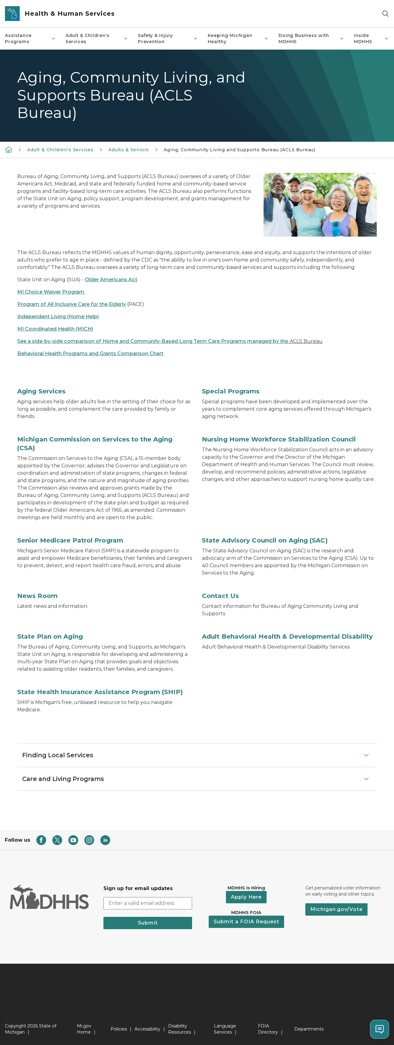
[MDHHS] (8, 149)
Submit (148, 923)
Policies (119, 1029)
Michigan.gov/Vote (336, 909)
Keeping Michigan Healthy (230, 38)
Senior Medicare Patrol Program (70, 540)
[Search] (385, 14)
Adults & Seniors (128, 149)
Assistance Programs (18, 38)
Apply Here (246, 897)
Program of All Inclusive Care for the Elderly (71, 304)
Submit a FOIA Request (246, 922)
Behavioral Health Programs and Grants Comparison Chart (90, 353)
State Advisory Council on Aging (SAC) (265, 540)
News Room (37, 596)
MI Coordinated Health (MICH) (55, 329)
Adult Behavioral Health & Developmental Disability (287, 636)
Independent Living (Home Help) (58, 316)
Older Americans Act (111, 280)
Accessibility (147, 1029)
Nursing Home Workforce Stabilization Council (279, 439)
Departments (309, 1029)
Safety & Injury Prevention (155, 38)
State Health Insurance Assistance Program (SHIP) (100, 692)
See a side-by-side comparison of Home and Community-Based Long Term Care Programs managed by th (151, 341)
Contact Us (220, 596)
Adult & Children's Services (88, 38)
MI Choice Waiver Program (51, 292)
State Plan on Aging (50, 636)
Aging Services (41, 391)
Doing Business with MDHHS (304, 38)
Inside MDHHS (363, 38)
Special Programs (231, 391)
